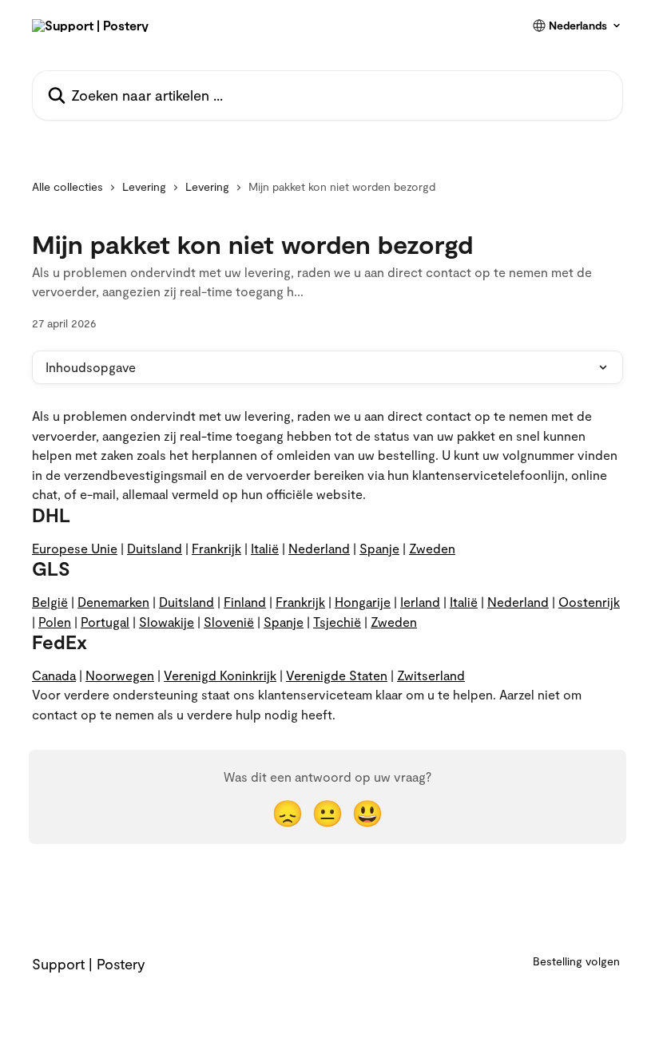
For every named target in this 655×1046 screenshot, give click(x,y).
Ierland (420, 601)
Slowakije (166, 621)
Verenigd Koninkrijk (220, 675)
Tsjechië (337, 621)
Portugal (105, 621)
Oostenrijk (589, 601)
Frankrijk (216, 548)
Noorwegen (119, 675)
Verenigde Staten (336, 675)
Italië (265, 548)
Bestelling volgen (576, 961)
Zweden (432, 548)
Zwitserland (431, 675)
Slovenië (229, 621)
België (50, 601)
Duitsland (154, 548)
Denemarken (113, 601)
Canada (54, 675)
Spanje (379, 548)
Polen (54, 621)
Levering (144, 186)
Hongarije (363, 601)
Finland (245, 601)
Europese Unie (74, 548)
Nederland (319, 548)
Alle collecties (67, 186)
